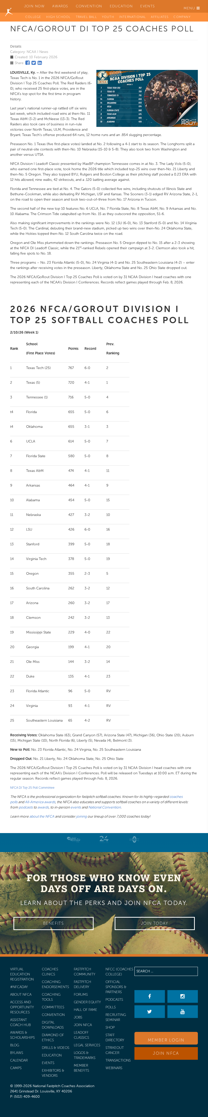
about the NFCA (41, 816)
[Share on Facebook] (27, 63)
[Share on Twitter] (33, 63)
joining (81, 816)
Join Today (154, 923)
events (76, 807)
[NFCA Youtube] (182, 1011)
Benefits (53, 923)
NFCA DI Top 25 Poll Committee (32, 787)
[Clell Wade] (73, 839)
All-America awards (40, 802)
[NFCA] (9, 6)
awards (43, 807)
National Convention (104, 807)
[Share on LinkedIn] (40, 63)
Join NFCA (166, 1053)
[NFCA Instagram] (182, 996)
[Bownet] (134, 839)
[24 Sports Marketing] (104, 839)
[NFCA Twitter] (149, 1011)
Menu (190, 8)
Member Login (166, 1040)
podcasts (26, 807)
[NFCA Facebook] (149, 996)
